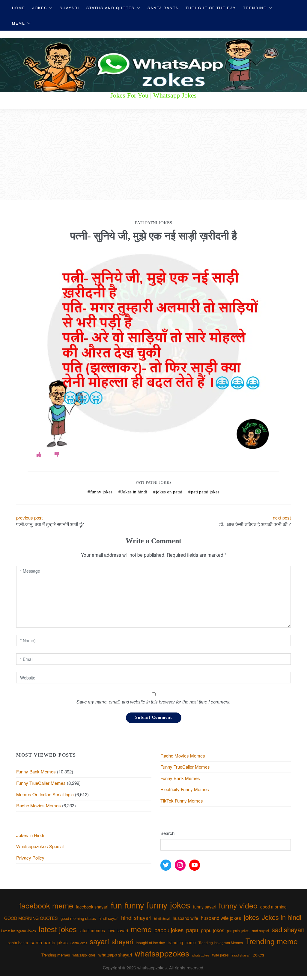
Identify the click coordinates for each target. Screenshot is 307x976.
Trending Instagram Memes (220, 942)
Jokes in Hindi (30, 835)
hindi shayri (162, 918)
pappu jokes (168, 930)
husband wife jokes (221, 917)
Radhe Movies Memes (38, 805)
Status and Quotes (110, 7)
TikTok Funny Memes (181, 800)
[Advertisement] (153, 155)
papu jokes (212, 930)
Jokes (39, 7)
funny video (238, 905)
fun (116, 905)
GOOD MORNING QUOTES (31, 918)
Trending (255, 7)
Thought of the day (211, 7)
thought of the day (150, 942)
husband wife (185, 918)
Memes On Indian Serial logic (45, 794)
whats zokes (200, 955)
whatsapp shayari (115, 954)
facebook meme (46, 905)
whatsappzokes (162, 953)
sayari (99, 941)
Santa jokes (78, 942)
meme (141, 928)
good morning (273, 907)
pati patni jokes (154, 482)
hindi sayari (108, 918)
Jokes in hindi (134, 492)
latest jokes (58, 928)
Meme (18, 23)
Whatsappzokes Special (40, 846)
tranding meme (182, 942)
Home (18, 7)
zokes (258, 955)
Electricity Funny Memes (184, 789)
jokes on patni (169, 492)
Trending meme (272, 940)
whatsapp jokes (84, 955)
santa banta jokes (49, 942)
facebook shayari (92, 906)
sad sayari (260, 930)
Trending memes (55, 955)
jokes (251, 917)
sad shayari (288, 929)
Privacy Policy (30, 857)
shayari (122, 941)
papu (192, 930)
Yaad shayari (240, 955)
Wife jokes (220, 954)
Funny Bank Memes (36, 771)
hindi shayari (136, 917)
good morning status (78, 918)
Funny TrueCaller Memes (41, 783)
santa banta (18, 942)
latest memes (92, 930)
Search (167, 833)
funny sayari (204, 907)
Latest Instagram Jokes (18, 930)
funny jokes (101, 492)
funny (134, 905)
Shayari (69, 7)
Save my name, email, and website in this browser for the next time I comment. (153, 701)
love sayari (118, 930)
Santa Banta (163, 7)
